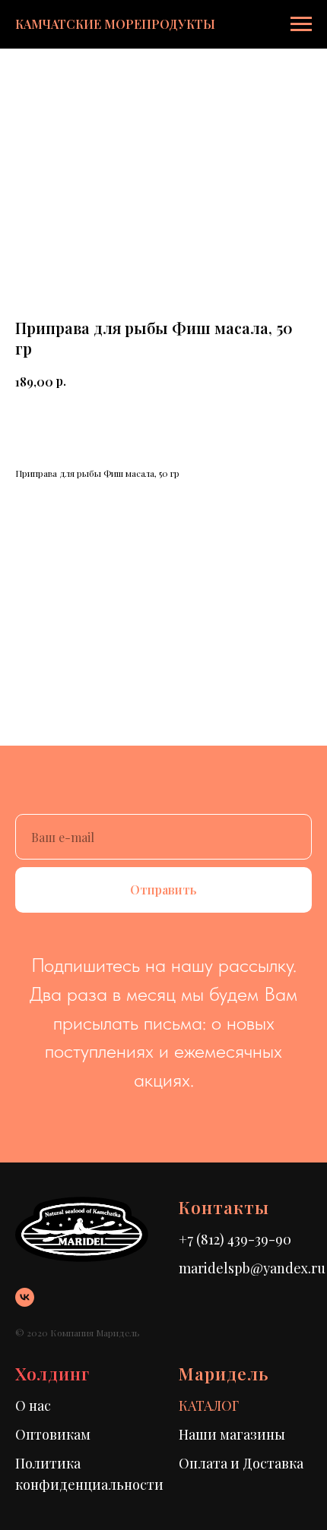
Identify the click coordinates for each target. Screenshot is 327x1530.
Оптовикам (52, 1434)
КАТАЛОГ (209, 1405)
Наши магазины (232, 1434)
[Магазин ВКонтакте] (24, 1297)
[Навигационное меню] (301, 24)
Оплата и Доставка (241, 1463)
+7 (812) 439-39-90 (235, 1239)
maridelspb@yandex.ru (252, 1268)
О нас (33, 1405)
